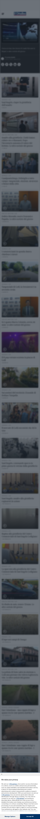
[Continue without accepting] (1, 774)
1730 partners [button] (13, 784)
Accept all (30, 816)
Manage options (10, 816)
